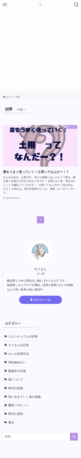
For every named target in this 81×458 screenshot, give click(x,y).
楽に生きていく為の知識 (24, 396)
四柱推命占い (17, 362)
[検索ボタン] (76, 4)
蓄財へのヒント (18, 405)
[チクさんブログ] (40, 4)
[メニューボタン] (4, 4)
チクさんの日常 (18, 345)
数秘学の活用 (17, 371)
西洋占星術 (15, 413)
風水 (11, 422)
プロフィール (42, 299)
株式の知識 (15, 388)
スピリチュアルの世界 (23, 336)
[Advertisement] (40, 51)
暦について (15, 379)
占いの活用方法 (18, 353)
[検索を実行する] (74, 437)
